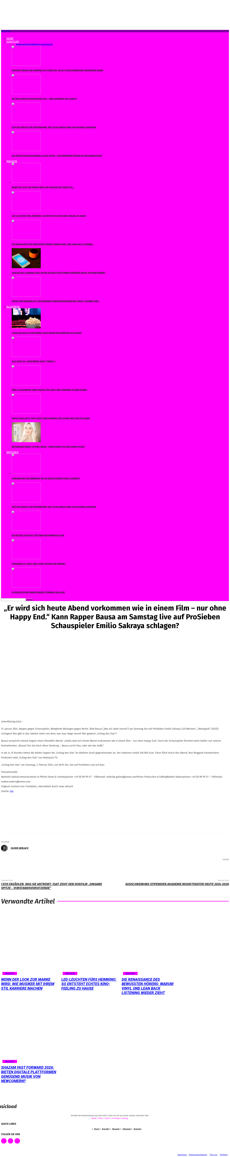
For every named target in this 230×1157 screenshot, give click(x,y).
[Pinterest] (205, 867)
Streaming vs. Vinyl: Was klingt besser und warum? (38, 563)
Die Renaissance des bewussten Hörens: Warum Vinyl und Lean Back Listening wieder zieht (147, 986)
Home (9, 38)
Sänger (35, 44)
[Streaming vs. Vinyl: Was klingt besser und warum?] (26, 558)
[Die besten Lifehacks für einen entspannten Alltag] (26, 530)
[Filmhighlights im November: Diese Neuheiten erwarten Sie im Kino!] (26, 327)
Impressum (182, 1155)
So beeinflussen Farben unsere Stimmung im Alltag (38, 592)
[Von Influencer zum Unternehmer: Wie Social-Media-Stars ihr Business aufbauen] (26, 122)
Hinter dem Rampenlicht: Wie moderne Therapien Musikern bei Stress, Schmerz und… (56, 301)
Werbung (224, 1155)
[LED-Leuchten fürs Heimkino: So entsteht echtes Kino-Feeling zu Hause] (26, 210)
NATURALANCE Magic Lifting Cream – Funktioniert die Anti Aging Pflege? (48, 446)
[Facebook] (189, 867)
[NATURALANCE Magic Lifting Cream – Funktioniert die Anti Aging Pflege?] (26, 441)
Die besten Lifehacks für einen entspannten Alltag (38, 535)
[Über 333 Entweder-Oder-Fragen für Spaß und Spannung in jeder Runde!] (26, 384)
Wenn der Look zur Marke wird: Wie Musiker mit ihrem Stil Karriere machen (27, 984)
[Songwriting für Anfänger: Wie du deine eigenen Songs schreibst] (26, 473)
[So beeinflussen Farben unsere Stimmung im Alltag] (26, 587)
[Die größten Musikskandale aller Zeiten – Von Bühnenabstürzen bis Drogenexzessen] (26, 150)
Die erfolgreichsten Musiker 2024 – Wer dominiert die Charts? (44, 98)
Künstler (12, 41)
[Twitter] (197, 867)
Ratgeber (12, 452)
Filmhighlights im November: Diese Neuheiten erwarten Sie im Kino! (47, 333)
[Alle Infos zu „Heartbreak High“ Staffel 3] (26, 356)
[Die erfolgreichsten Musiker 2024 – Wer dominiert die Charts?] (26, 93)
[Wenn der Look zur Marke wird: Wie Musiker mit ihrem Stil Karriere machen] (26, 182)
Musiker (27, 44)
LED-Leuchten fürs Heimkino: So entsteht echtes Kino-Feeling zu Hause (49, 216)
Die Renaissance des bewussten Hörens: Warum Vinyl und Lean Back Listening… (53, 244)
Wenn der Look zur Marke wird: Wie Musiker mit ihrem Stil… (43, 187)
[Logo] (1, 33)
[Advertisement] (21, 812)
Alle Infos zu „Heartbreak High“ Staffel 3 (33, 361)
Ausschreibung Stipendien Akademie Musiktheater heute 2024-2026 (177, 884)
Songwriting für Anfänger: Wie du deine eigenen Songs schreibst (46, 478)
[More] (223, 866)
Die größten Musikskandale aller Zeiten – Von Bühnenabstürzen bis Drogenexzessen (57, 155)
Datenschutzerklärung (198, 1155)
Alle (14, 44)
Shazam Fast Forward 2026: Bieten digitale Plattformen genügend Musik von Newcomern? (58, 273)
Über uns (213, 1155)
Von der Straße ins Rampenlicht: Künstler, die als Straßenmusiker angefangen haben (57, 70)
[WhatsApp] (213, 867)
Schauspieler (46, 44)
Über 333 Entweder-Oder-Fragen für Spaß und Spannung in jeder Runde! (49, 390)
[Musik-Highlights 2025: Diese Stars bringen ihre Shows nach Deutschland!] (26, 413)
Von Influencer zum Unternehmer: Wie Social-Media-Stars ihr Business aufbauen (54, 127)
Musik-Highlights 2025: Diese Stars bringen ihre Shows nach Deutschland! (51, 418)
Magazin (11, 161)
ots (11, 791)
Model (19, 44)
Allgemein (13, 306)
